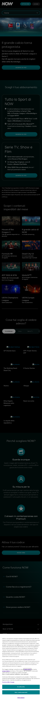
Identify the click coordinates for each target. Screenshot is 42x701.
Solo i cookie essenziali (21, 692)
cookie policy (27, 669)
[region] (21, 667)
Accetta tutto (21, 687)
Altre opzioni (20, 697)
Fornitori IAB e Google (8, 682)
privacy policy (6, 671)
